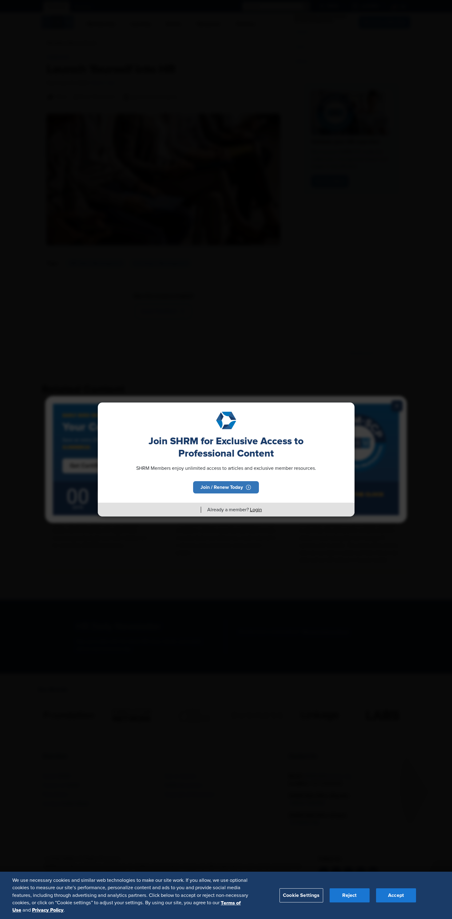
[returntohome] (192, 509)
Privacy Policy (48, 910)
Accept (396, 895)
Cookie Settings (301, 895)
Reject (349, 895)
